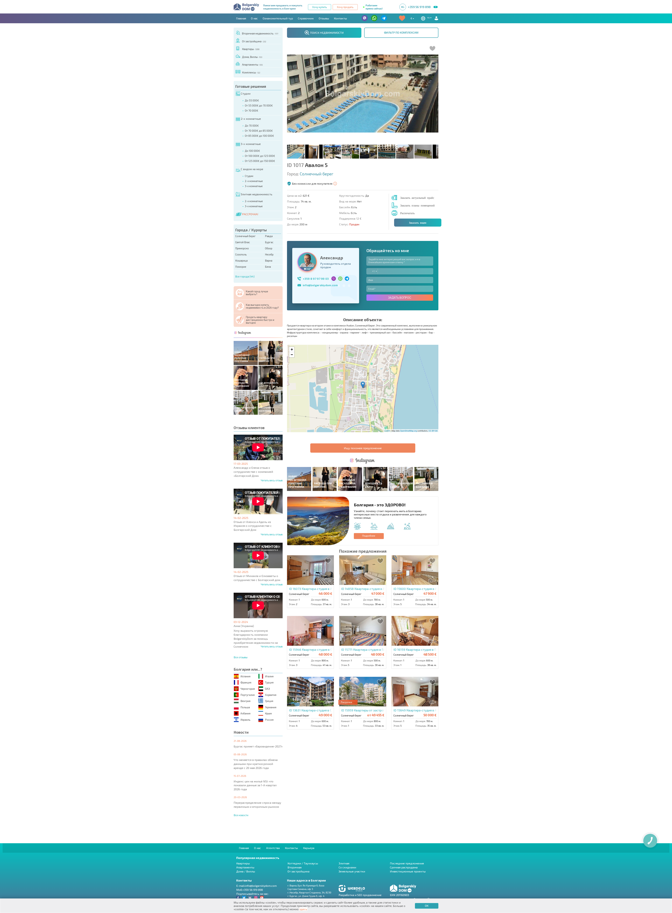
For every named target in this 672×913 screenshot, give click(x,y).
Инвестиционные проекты (408, 871)
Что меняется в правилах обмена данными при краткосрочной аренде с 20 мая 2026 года (256, 763)
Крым (268, 713)
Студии (245, 93)
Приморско (242, 248)
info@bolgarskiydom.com (320, 285)
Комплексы (251, 72)
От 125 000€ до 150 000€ (260, 160)
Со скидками (347, 867)
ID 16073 (317, 589)
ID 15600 (422, 589)
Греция (269, 700)
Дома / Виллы (245, 871)
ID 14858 (370, 589)
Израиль (245, 719)
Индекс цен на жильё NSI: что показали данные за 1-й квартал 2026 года (255, 785)
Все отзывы (240, 657)
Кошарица (241, 260)
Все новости (241, 815)
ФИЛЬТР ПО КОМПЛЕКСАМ (401, 32)
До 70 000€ (252, 125)
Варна (268, 260)
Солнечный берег (245, 236)
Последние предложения (407, 863)
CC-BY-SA (433, 430)
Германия (270, 707)
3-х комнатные (251, 143)
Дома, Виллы (252, 56)
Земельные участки (352, 871)
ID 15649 (426, 710)
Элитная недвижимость (256, 194)
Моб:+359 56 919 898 (249, 889)
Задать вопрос (399, 297)
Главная (241, 18)
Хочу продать (345, 7)
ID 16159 (422, 649)
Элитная (344, 863)
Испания (245, 676)
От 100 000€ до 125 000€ (260, 155)
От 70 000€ (251, 110)
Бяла (268, 266)
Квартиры (250, 49)
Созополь (241, 254)
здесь (303, 909)
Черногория (247, 688)
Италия (269, 676)
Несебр (269, 254)
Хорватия (270, 694)
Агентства (273, 848)
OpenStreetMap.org (408, 430)
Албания (245, 713)
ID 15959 (377, 710)
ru (428, 17)
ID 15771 (367, 649)
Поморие (240, 266)
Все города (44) (245, 276)
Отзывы (324, 18)
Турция (269, 682)
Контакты (340, 18)
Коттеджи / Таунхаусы (303, 863)
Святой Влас (242, 242)
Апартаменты (252, 64)
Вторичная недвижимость (260, 33)
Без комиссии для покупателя (312, 183)
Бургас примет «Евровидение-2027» (258, 746)
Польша (245, 707)
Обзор (268, 248)
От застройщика (254, 41)
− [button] (292, 354)
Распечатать (407, 213)
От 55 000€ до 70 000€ (259, 105)
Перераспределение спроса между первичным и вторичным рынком (257, 804)
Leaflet (387, 430)
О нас (254, 18)
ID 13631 (321, 710)
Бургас (269, 242)
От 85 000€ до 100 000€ (259, 135)
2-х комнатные (251, 118)
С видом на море (252, 169)
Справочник (306, 18)
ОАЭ (267, 688)
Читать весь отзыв (272, 480)
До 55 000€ (252, 100)
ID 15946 (319, 649)
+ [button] (292, 349)
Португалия (247, 694)
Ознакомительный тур (278, 18)
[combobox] (372, 271)
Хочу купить (319, 7)
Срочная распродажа (404, 867)
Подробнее (368, 535)
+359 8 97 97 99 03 (316, 278)
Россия (269, 719)
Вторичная (295, 867)
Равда (269, 236)
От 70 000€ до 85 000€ (259, 130)
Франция (245, 682)
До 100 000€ (252, 150)
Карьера (308, 848)
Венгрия (245, 700)
